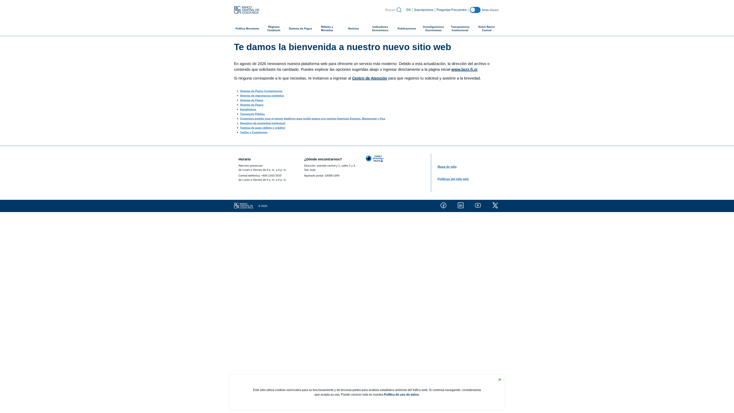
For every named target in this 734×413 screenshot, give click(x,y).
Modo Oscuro (490, 9)
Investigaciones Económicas (435, 28)
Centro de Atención (369, 78)
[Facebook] (443, 205)
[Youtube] (478, 205)
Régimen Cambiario (273, 28)
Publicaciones (407, 28)
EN (408, 9)
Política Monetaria (247, 28)
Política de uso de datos (401, 394)
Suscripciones (423, 9)
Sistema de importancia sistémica (262, 95)
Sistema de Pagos (300, 28)
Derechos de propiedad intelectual (262, 123)
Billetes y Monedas (327, 28)
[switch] (475, 10)
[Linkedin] (461, 205)
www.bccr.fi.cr (464, 69)
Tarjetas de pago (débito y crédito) (262, 127)
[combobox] (393, 10)
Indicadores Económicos (383, 28)
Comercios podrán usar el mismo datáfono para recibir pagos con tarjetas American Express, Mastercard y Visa (312, 118)
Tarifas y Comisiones (253, 132)
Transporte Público (252, 113)
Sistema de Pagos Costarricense (261, 91)
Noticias (353, 28)
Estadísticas (248, 109)
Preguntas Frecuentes (452, 9)
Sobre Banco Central (486, 28)
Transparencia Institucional (460, 28)
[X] (495, 205)
